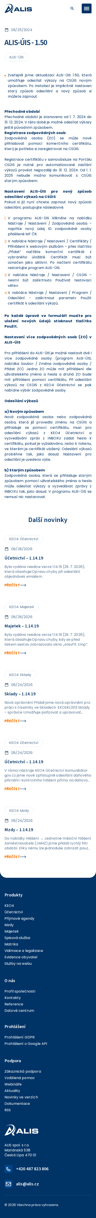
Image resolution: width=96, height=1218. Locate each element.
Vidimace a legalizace (23, 950)
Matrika (11, 944)
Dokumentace (17, 1103)
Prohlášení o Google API (25, 1043)
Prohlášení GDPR (19, 1037)
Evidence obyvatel (21, 957)
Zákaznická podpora (22, 1071)
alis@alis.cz (27, 1184)
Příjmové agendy (19, 918)
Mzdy (9, 924)
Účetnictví (13, 912)
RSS (7, 1110)
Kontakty (12, 997)
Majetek (11, 931)
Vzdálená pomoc (19, 1077)
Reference (13, 1004)
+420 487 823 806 (32, 1169)
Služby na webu (18, 963)
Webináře (13, 1084)
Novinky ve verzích (21, 1097)
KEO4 (9, 905)
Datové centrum (19, 1010)
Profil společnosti (19, 991)
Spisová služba (17, 937)
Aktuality (12, 1090)
